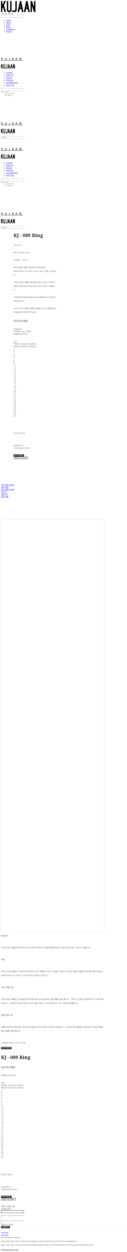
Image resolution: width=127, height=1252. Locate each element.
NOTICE (9, 31)
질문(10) (4, 494)
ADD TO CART (8, 1199)
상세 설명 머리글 (7, 485)
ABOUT (8, 22)
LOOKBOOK (10, 29)
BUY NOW (6, 1048)
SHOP (8, 25)
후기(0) (4, 492)
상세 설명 (4, 487)
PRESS (8, 27)
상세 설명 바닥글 (7, 490)
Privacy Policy (5, 1235)
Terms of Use (4, 1232)
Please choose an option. (25, 344)
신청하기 (5, 1227)
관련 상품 (4, 497)
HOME (8, 20)
